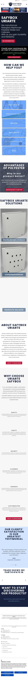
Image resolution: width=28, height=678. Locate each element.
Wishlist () (25, 0)
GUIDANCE (14, 487)
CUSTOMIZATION (14, 506)
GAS (14, 150)
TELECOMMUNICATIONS (13, 141)
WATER (13, 123)
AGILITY (14, 430)
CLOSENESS (14, 469)
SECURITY (14, 451)
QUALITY (14, 412)
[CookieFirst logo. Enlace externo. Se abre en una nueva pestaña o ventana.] (1, 660)
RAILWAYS (14, 132)
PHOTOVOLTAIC (13, 114)
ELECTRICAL (14, 105)
